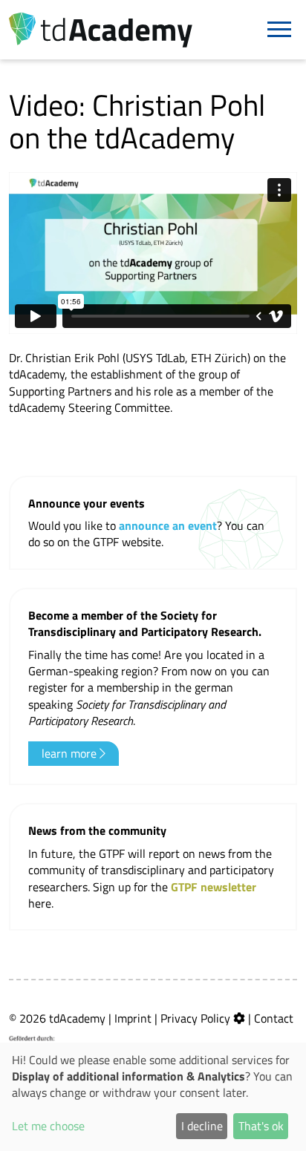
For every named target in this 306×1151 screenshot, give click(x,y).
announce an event (168, 525)
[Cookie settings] (239, 1018)
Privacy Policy (195, 1018)
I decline (202, 1126)
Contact (273, 1018)
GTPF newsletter (213, 887)
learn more (71, 753)
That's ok (261, 1126)
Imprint (133, 1018)
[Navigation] (279, 29)
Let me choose (48, 1126)
